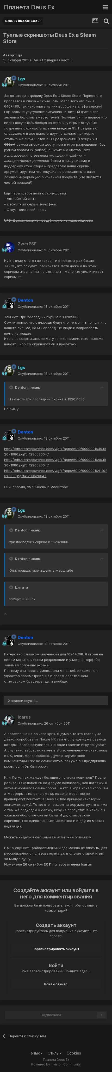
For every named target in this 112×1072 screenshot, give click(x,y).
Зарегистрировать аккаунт (56, 949)
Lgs (19, 55)
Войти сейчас (56, 984)
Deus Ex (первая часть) (52, 60)
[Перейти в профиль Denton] (9, 303)
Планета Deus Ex (29, 7)
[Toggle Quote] (11, 387)
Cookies (74, 1053)
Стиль (54, 1053)
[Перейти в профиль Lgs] (9, 82)
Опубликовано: (44, 85)
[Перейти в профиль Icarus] (9, 720)
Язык (36, 1053)
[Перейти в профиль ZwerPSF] (9, 247)
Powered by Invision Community (56, 1064)
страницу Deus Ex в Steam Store (54, 95)
